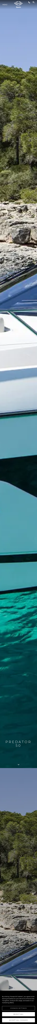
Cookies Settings (18, 1008)
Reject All (18, 1014)
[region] (18, 1007)
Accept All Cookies (18, 1020)
